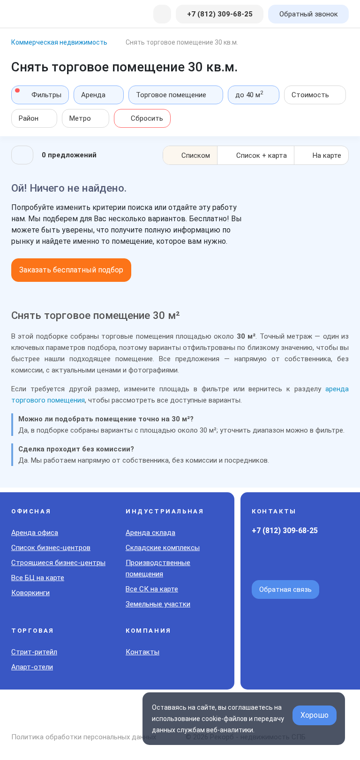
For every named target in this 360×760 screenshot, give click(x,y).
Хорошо (314, 715)
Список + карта (261, 155)
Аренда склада (150, 532)
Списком (195, 155)
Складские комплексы (163, 547)
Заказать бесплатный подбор (71, 269)
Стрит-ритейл (34, 652)
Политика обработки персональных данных (83, 737)
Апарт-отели (32, 667)
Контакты (142, 652)
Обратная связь (285, 589)
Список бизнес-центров (50, 547)
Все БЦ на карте (37, 578)
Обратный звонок (308, 14)
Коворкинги (30, 593)
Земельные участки (158, 604)
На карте (327, 155)
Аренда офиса (34, 532)
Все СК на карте (152, 589)
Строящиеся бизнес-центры (58, 562)
